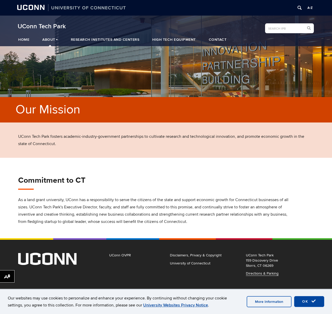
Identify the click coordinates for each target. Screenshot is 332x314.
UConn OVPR (120, 255)
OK (306, 301)
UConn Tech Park (42, 26)
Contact (218, 39)
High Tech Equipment (174, 39)
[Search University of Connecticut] (299, 8)
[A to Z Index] (310, 8)
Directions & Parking (262, 273)
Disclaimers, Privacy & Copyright (196, 255)
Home (23, 39)
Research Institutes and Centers (105, 39)
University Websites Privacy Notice (175, 305)
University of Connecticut (190, 263)
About (48, 39)
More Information (269, 301)
